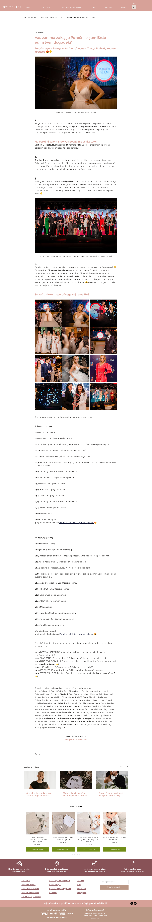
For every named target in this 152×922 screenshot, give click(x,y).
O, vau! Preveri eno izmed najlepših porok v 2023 (111, 794)
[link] (134, 6)
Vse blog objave (30, 17)
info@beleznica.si (95, 910)
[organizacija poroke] (40, 780)
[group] (76, 831)
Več (93, 17)
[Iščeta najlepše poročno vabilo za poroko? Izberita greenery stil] (76, 780)
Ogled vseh (124, 767)
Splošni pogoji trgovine (60, 889)
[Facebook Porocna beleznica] (131, 903)
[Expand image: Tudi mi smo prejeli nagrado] (75, 396)
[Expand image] (75, 313)
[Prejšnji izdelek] (22, 823)
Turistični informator (31, 897)
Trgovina (25, 881)
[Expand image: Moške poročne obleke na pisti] (103, 340)
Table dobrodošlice (30, 889)
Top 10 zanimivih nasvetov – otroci (74, 17)
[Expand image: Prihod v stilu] (75, 368)
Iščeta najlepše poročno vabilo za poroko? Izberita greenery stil (75, 794)
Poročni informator (30, 893)
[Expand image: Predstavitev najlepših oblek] (48, 340)
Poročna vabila (28, 885)
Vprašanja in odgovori (59, 881)
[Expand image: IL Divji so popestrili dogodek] (103, 396)
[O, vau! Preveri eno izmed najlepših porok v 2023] (112, 780)
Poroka (37, 754)
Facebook (81, 889)
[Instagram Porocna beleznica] (135, 903)
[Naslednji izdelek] (129, 823)
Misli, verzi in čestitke (49, 17)
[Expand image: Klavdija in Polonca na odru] (103, 313)
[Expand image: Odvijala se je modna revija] (48, 313)
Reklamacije (55, 885)
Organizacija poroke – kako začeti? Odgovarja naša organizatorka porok (39, 794)
